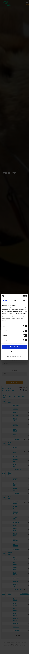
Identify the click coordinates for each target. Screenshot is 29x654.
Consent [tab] (5, 300)
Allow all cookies (14, 346)
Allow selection (15, 351)
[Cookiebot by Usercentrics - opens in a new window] (20, 296)
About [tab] (23, 300)
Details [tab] (14, 300)
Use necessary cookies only (14, 356)
